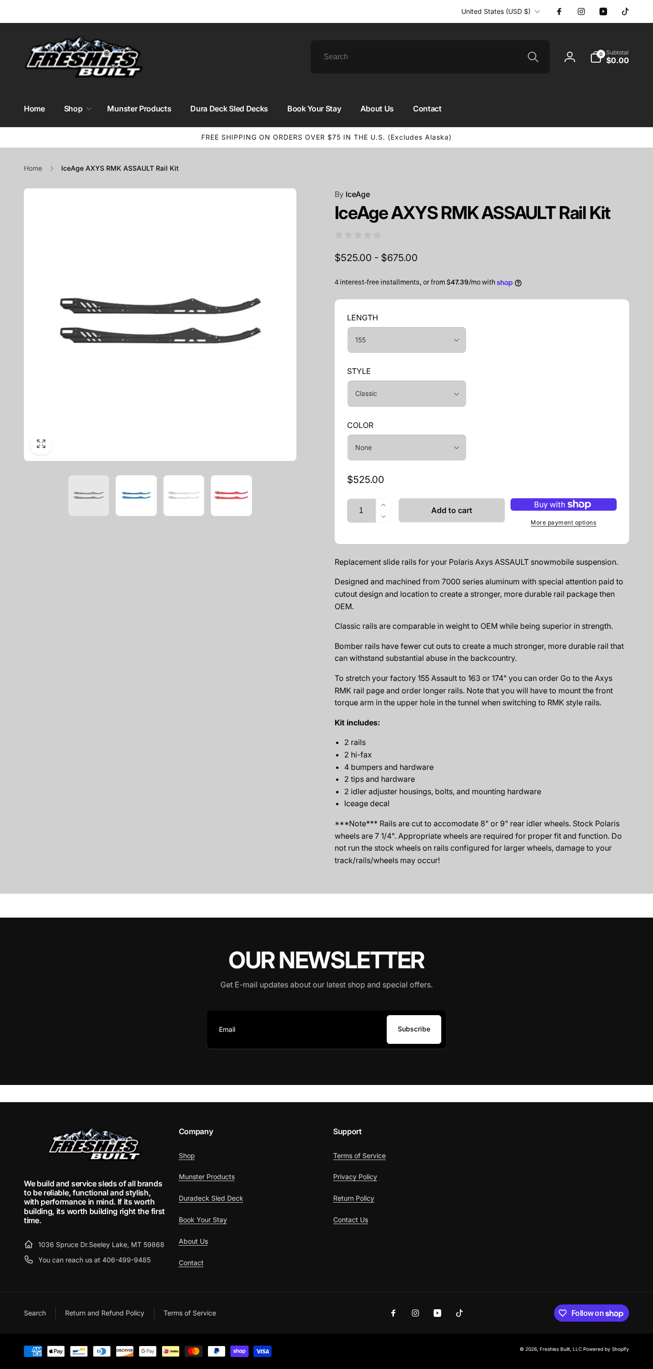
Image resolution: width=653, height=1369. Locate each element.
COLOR (360, 425)
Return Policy (353, 1198)
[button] (609, 57)
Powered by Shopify (606, 1349)
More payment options (563, 522)
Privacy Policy (355, 1176)
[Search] (533, 56)
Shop (187, 1155)
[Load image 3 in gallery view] (184, 495)
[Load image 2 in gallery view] (136, 495)
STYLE (359, 371)
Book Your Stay (203, 1220)
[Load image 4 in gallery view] (231, 495)
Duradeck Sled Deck (211, 1198)
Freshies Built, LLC (561, 1349)
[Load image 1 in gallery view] (88, 495)
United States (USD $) (496, 11)
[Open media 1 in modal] (160, 324)
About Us (193, 1241)
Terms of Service (359, 1155)
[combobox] (430, 57)
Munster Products (207, 1176)
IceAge (352, 194)
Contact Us (350, 1220)
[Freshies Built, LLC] (94, 1158)
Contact (191, 1263)
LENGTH (362, 317)
